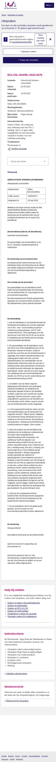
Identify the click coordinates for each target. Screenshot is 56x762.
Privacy (17, 756)
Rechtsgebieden (14, 107)
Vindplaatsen (13, 142)
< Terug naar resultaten (28, 60)
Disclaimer (19, 759)
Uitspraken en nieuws (15, 15)
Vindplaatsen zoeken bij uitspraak (22, 614)
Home (3, 15)
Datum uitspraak (11, 87)
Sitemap (11, 756)
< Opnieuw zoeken (28, 51)
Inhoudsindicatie (15, 121)
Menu (48, 5)
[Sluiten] (50, 39)
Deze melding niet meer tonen (41, 39)
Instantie (11, 80)
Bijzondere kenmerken (12, 115)
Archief (12, 759)
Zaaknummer (13, 100)
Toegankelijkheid (34, 756)
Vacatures (4, 759)
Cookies (24, 756)
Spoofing (45, 756)
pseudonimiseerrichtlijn (22, 42)
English (4, 756)
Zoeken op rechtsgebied (17, 611)
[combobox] (28, 161)
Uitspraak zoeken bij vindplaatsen (22, 616)
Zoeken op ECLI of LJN (17, 608)
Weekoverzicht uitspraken (17, 701)
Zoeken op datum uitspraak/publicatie (23, 603)
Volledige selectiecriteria (16, 674)
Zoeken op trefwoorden (17, 605)
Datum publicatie (12, 94)
